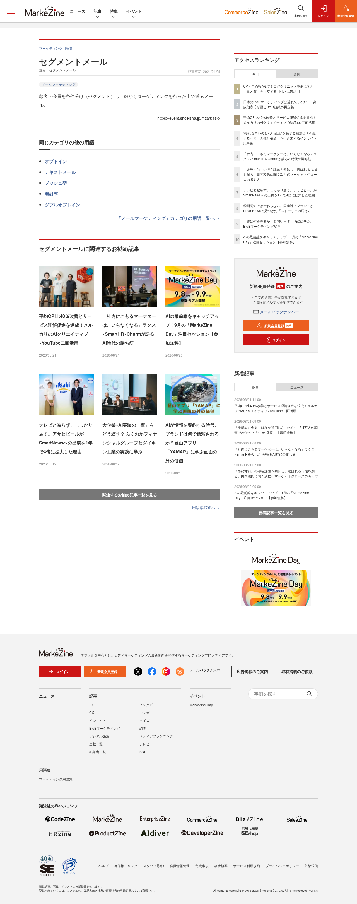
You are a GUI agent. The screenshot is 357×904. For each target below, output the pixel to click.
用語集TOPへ (204, 507)
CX (91, 712)
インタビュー (149, 704)
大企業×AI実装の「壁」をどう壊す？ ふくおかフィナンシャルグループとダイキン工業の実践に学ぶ (129, 438)
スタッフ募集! (153, 865)
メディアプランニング (156, 736)
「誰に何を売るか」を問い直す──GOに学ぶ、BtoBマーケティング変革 (278, 224)
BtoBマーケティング (104, 728)
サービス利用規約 (246, 865)
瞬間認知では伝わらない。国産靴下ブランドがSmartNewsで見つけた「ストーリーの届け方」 (278, 208)
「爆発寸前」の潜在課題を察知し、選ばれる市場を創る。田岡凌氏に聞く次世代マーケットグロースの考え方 (280, 174)
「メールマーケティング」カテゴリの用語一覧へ (166, 218)
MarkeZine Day (201, 704)
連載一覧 (96, 743)
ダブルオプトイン (62, 204)
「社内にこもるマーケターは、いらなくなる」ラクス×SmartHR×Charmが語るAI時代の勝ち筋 (129, 329)
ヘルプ (103, 865)
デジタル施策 (99, 736)
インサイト (97, 720)
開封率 (51, 194)
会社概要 (221, 865)
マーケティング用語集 (56, 48)
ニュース (77, 11)
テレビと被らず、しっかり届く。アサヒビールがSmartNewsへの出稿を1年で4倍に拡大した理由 (66, 438)
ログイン (279, 339)
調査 (142, 728)
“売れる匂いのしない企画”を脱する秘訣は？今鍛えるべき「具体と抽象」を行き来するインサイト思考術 (280, 138)
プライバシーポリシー (282, 865)
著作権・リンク (126, 865)
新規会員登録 (278, 325)
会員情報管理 (180, 865)
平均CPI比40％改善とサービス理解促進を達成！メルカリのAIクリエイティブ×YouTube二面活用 (66, 329)
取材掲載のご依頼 (297, 671)
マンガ (144, 712)
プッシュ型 (56, 183)
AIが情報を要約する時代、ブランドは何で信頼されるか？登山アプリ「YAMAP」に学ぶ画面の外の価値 (192, 443)
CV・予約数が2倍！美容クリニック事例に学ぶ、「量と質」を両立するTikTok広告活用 (280, 88)
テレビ (144, 743)
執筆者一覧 (97, 751)
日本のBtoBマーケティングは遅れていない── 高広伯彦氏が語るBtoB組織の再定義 (280, 104)
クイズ (144, 720)
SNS (142, 751)
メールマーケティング (58, 84)
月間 (297, 73)
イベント (134, 11)
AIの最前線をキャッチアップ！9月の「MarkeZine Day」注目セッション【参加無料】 (192, 329)
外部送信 (311, 865)
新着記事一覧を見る (276, 512)
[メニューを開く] (11, 11)
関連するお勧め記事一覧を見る (129, 494)
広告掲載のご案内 (252, 671)
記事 (98, 11)
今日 (255, 73)
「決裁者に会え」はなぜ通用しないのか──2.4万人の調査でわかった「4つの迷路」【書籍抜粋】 (276, 430)
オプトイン (56, 161)
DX (91, 704)
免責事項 (202, 865)
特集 (114, 11)
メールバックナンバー (279, 311)
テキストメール (60, 172)
